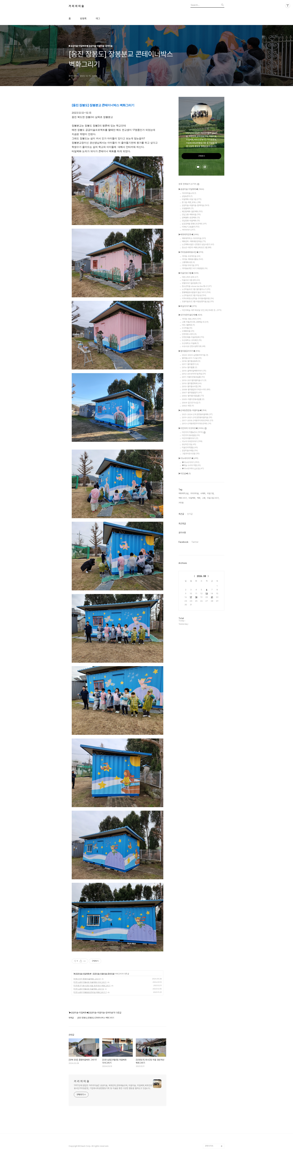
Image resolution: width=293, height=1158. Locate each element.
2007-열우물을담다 (192, 392)
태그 (98, 18)
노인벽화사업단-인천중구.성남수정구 (198, 244)
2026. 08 (201, 576)
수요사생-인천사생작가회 (193, 346)
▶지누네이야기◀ (188, 458)
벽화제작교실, (184, 493)
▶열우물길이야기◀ (189, 351)
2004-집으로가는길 (191, 403)
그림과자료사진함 (190, 453)
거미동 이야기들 (190, 265)
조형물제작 (188, 208)
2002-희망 (188, 406)
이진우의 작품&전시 (192, 432)
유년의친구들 (189, 444)
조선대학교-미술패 (190, 343)
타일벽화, (192, 498)
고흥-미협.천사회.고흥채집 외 (195, 322)
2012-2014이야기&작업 (194, 374)
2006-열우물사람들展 (193, 396)
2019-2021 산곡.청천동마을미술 (197, 417)
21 (212, 597)
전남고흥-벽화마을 (191, 214)
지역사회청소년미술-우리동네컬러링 (198, 298)
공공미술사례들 (190, 450)
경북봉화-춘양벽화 (191, 217)
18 (196, 597)
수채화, (203, 493)
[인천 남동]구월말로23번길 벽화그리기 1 (90, 992)
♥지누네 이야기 (190, 462)
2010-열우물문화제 (192, 383)
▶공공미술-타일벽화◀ (82, 974)
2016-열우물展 (189, 367)
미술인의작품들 (190, 447)
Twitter (195, 542)
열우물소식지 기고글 (192, 358)
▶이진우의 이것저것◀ (191, 428)
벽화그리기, (183, 498)
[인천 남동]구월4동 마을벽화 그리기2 (88, 989)
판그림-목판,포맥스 (191, 202)
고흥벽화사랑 (188, 262)
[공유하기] (81, 961)
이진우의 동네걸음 (191, 435)
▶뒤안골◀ (185, 473)
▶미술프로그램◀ (189, 273)
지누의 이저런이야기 (192, 441)
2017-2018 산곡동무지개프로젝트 (197, 420)
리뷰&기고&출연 (190, 227)
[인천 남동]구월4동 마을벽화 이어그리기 (90, 982)
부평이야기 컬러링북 (191, 283)
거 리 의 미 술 (76, 6)
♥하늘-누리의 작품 (191, 465)
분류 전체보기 (187, 184)
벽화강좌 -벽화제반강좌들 (194, 241)
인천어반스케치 (189, 334)
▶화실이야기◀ (188, 306)
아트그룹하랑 (188, 325)
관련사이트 (209, 1146)
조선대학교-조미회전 (192, 340)
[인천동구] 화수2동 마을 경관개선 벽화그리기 (91, 985)
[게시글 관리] (85, 961)
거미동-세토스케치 (191, 319)
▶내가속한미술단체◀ (190, 315)
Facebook (183, 542)
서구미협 (187, 328)
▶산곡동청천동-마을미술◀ (192, 410)
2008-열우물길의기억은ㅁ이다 (196, 389)
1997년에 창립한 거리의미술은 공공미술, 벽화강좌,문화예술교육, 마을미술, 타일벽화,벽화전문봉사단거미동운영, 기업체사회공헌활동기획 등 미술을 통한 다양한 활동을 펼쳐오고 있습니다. (113, 1087)
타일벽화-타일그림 (191, 199)
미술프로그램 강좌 (191, 280)
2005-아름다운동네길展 (193, 399)
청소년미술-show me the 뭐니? (197, 286)
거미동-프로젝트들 (191, 256)
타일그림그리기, (213, 498)
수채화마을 (188, 331)
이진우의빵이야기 (190, 438)
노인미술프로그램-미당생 (194, 295)
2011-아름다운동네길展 (193, 377)
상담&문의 (187, 196)
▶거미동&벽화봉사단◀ (191, 252)
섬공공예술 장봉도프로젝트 (194, 224)
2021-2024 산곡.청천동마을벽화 (197, 414)
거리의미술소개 (189, 193)
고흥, (204, 498)
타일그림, (210, 493)
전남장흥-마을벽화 (191, 221)
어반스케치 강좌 (190, 277)
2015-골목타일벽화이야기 (194, 371)
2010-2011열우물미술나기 (194, 380)
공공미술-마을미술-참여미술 (103, 974)
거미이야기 (188, 230)
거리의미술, (194, 493)
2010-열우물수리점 (191, 386)
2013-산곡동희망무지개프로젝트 (196, 423)
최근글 (181, 514)
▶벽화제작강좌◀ (189, 234)
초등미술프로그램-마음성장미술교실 (198, 301)
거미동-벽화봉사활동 (192, 259)
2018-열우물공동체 (191, 361)
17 (191, 597)
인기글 (190, 514)
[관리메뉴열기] (287, 5)
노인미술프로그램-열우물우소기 (196, 289)
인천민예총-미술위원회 (193, 337)
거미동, (181, 503)
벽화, (199, 498)
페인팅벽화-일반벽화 (192, 211)
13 (207, 593)
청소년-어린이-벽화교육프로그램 (196, 247)
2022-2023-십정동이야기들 (195, 355)
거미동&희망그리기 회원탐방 (195, 268)
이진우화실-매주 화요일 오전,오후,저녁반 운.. (201, 310)
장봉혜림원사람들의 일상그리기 (196, 292)
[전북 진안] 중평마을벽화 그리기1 (87, 979)
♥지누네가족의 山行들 (193, 468)
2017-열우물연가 (190, 364)
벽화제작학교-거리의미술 (194, 238)
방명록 (83, 18)
